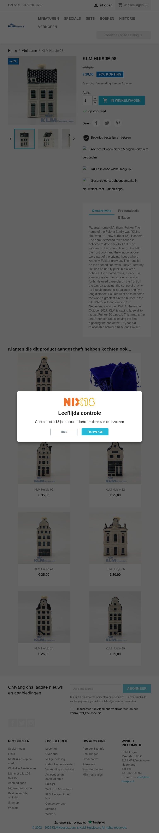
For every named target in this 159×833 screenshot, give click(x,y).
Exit (64, 431)
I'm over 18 (95, 431)
